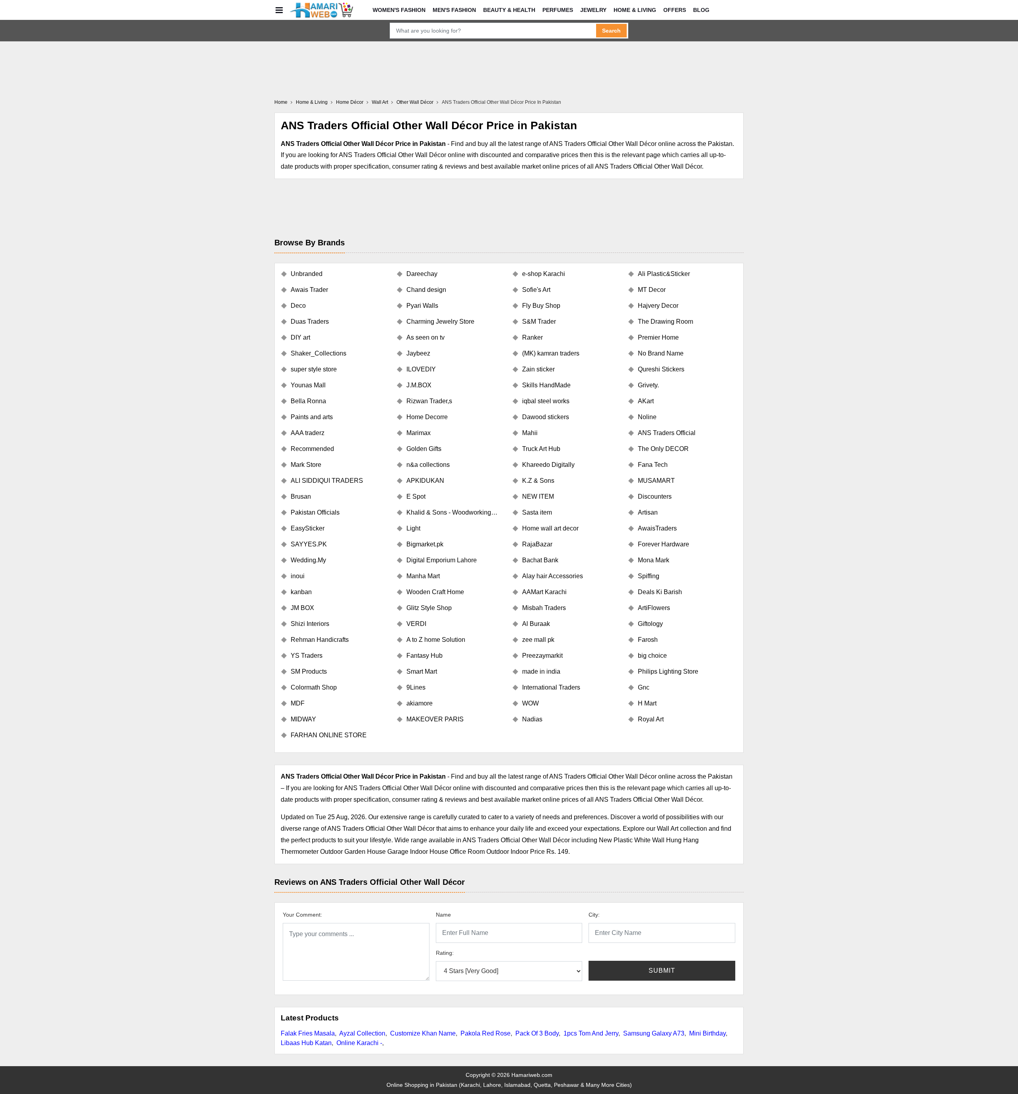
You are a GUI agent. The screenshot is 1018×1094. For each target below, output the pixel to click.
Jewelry (593, 10)
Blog (701, 10)
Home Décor (349, 102)
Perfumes (557, 10)
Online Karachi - (359, 1043)
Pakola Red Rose (485, 1033)
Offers (674, 10)
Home (281, 102)
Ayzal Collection (362, 1033)
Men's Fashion (454, 10)
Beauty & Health (509, 10)
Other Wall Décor (414, 102)
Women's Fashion (399, 10)
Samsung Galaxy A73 (653, 1033)
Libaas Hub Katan (306, 1043)
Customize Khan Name (423, 1033)
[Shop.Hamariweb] (321, 10)
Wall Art (380, 102)
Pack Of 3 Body (537, 1033)
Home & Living (635, 10)
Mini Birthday (707, 1033)
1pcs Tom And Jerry (590, 1033)
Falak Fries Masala (308, 1033)
